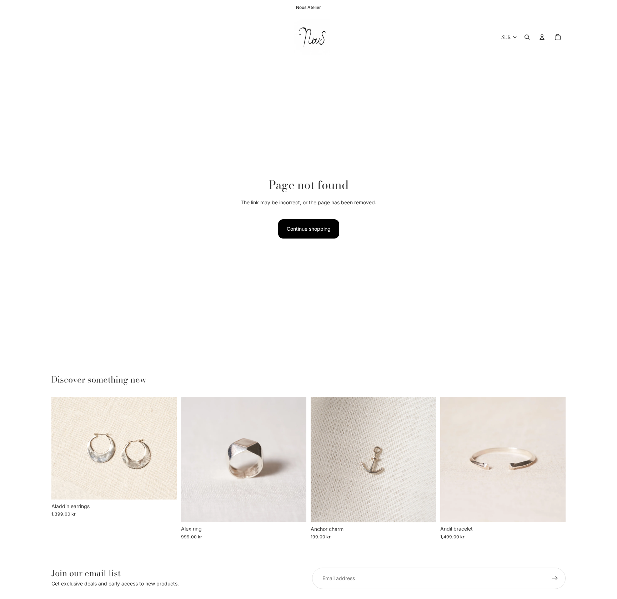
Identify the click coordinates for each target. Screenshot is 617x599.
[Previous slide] (62, 448)
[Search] (527, 37)
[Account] (542, 37)
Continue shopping (309, 229)
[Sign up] (554, 578)
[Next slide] (166, 448)
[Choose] (165, 488)
